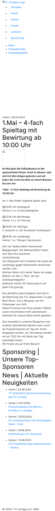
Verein (14, 13)
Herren (15, 19)
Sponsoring (17, 37)
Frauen (15, 25)
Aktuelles (16, 7)
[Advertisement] (27, 85)
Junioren (16, 31)
